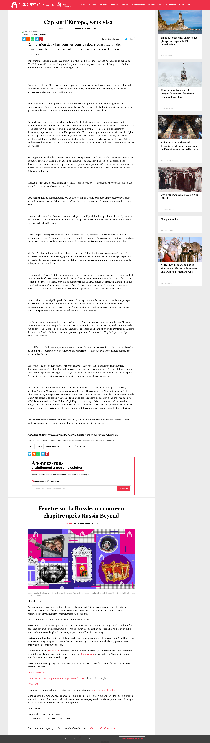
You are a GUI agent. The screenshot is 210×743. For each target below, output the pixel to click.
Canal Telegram (37, 673)
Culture (103, 5)
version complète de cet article (102, 728)
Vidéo (181, 5)
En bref (189, 5)
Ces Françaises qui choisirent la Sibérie (179, 197)
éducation (65, 719)
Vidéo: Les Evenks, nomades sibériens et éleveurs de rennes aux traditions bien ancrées (179, 268)
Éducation (171, 5)
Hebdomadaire (40, 481)
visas (39, 446)
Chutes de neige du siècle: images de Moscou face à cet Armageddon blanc (177, 94)
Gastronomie (138, 5)
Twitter (131, 39)
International (53, 446)
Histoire (114, 5)
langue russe (36, 719)
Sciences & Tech (155, 5)
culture (51, 719)
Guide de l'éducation (75, 446)
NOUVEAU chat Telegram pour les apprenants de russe (57, 678)
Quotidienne (54, 481)
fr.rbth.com (54, 651)
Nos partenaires (170, 219)
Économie (93, 5)
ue (31, 446)
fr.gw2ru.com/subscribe (103, 690)
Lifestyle (81, 5)
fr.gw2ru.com (87, 654)
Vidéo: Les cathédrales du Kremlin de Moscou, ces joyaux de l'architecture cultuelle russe (179, 146)
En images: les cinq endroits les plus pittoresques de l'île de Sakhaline (179, 41)
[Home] (14, 5)
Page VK (33, 684)
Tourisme (125, 5)
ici (98, 739)
